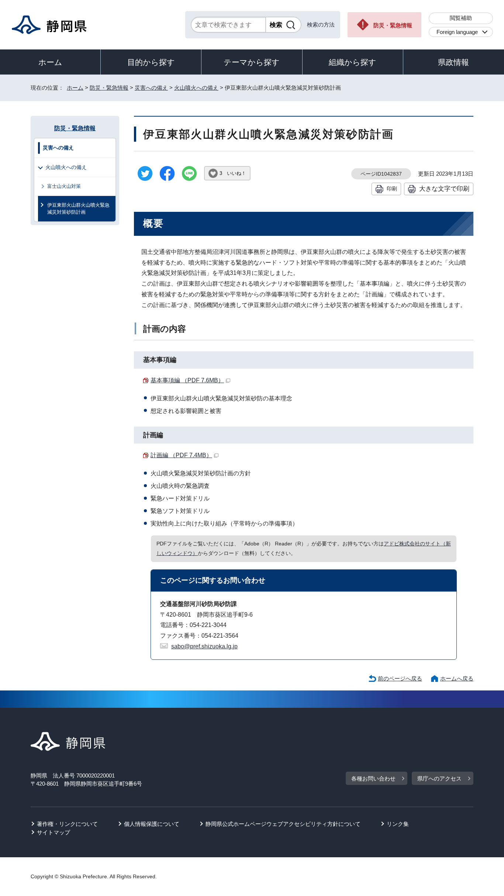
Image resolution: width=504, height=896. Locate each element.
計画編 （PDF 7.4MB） (181, 455)
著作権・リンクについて (67, 824)
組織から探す (352, 62)
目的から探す (151, 62)
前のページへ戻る (400, 678)
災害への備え (151, 88)
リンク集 (398, 824)
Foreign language (457, 32)
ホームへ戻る (456, 678)
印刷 (392, 189)
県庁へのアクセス (439, 778)
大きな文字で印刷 (444, 188)
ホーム (50, 62)
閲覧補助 (461, 18)
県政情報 (453, 62)
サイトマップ (53, 832)
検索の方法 (321, 24)
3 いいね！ (233, 173)
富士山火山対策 (64, 186)
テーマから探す (252, 62)
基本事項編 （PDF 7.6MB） (187, 380)
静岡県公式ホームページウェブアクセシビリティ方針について (283, 824)
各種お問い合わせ (373, 778)
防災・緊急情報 (392, 25)
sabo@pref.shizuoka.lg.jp (204, 646)
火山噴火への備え (196, 88)
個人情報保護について (151, 824)
